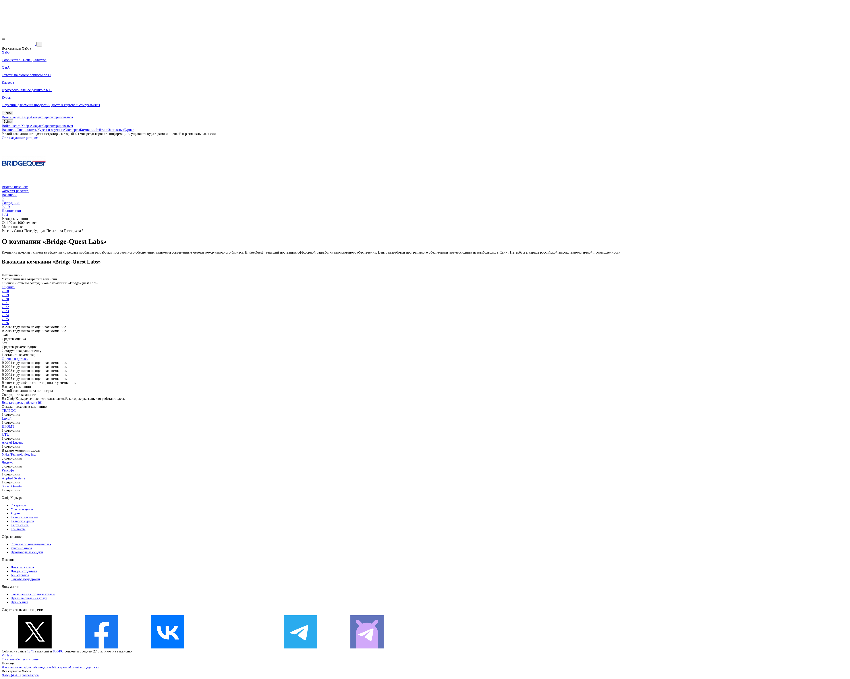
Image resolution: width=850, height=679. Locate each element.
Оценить (8, 287)
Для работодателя (24, 571)
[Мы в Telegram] (300, 647)
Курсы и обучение (51, 130)
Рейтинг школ (21, 548)
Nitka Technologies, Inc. (19, 454)
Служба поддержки (25, 579)
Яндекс (7, 462)
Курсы (34, 675)
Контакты (18, 529)
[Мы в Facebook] (101, 647)
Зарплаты (115, 130)
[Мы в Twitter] (35, 647)
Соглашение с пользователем (33, 594)
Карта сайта (20, 525)
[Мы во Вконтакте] (168, 647)
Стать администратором (20, 138)
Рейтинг (102, 130)
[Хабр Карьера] (19, 44)
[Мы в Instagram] (234, 647)
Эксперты (72, 130)
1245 (30, 651)
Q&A (13, 675)
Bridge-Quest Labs (15, 187)
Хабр (6, 675)
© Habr (7, 655)
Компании (88, 130)
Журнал (128, 130)
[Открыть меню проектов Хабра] (3, 39)
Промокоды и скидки (27, 552)
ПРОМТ (8, 426)
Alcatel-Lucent (12, 442)
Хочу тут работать (15, 191)
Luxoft (6, 418)
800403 (58, 651)
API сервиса (20, 575)
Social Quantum (13, 486)
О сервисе (18, 505)
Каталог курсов (22, 521)
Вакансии (9, 130)
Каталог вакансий (24, 517)
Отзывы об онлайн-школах (31, 544)
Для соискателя (22, 567)
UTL (5, 434)
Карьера (23, 675)
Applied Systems (13, 478)
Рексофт (8, 470)
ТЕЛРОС (9, 410)
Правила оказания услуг (29, 598)
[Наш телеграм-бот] (367, 647)
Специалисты (27, 130)
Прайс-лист (19, 602)
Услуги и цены (22, 509)
